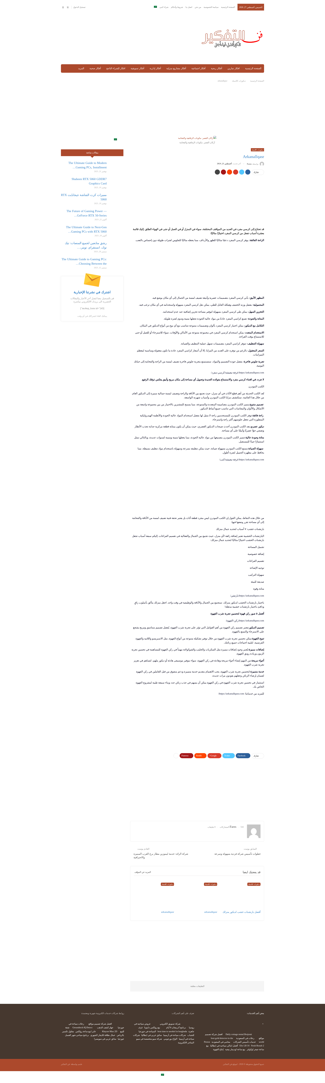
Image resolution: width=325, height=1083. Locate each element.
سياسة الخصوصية (211, 7)
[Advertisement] (127, 37)
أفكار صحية (95, 68)
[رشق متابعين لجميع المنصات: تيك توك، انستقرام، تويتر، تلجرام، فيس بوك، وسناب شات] (116, 246)
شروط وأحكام (177, 7)
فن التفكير (65, 1064)
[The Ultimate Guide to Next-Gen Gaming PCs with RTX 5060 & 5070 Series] (116, 230)
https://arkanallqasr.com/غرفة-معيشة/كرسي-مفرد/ (237, 372)
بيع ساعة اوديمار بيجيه (235, 1049)
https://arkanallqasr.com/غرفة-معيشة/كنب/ (241, 459)
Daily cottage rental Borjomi (239, 1034)
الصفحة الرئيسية (228, 7)
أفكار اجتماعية (198, 68)
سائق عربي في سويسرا (105, 1039)
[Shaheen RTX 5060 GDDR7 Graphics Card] (116, 182)
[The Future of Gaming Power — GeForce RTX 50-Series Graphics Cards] (116, 214)
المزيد (81, 68)
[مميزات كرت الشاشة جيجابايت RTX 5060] (116, 198)
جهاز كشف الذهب (105, 1027)
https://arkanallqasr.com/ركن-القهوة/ (245, 620)
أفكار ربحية (216, 68)
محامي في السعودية (221, 1042)
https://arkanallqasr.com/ (231, 693)
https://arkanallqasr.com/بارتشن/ (247, 595)
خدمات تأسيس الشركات (244, 1042)
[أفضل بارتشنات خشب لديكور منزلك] (240, 894)
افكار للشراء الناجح (115, 68)
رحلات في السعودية (245, 1038)
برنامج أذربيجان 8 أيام (176, 1027)
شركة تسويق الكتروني (170, 1023)
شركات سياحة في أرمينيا (174, 1035)
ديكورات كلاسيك (257, 150)
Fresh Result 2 (257, 1045)
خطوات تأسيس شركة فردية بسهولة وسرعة (237, 853)
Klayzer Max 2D (109, 1031)
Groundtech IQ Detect (82, 1027)
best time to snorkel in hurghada (172, 1031)
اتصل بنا (189, 7)
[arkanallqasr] (197, 894)
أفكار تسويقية (137, 68)
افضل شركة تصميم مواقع (100, 1023)
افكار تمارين (234, 68)
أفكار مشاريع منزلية (176, 68)
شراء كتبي (163, 7)
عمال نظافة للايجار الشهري (102, 1035)
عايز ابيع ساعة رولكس (85, 1031)
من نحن (198, 7)
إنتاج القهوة (218, 1049)
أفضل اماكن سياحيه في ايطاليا (224, 1045)
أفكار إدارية (155, 68)
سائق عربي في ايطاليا (151, 1035)
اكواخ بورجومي (170, 1039)
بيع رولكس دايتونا (152, 1027)
